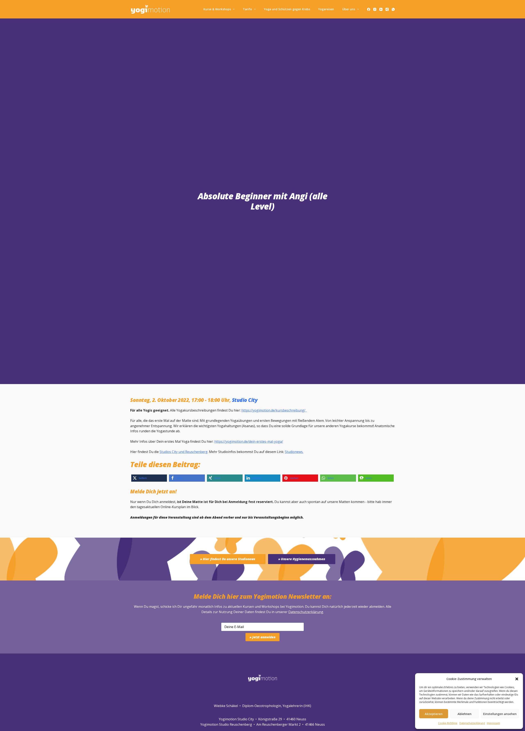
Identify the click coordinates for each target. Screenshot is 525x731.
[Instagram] (374, 9)
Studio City (245, 400)
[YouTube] (380, 9)
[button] (517, 679)
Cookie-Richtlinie (447, 723)
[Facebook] (368, 9)
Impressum (493, 723)
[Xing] (387, 9)
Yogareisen (326, 9)
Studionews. (294, 451)
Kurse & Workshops (217, 9)
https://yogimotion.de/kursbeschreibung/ (274, 410)
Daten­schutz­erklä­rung (472, 723)
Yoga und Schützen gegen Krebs (287, 9)
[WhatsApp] (393, 9)
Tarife (247, 9)
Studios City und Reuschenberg (184, 451)
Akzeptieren (434, 714)
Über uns (348, 9)
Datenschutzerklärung (305, 612)
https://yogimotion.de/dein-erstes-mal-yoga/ (248, 441)
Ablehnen (464, 714)
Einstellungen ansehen (500, 714)
